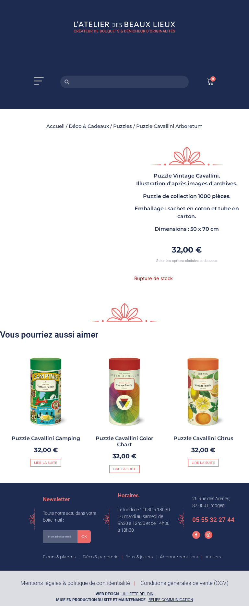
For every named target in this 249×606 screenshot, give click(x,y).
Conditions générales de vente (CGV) (184, 583)
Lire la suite (45, 463)
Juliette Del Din (138, 594)
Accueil (55, 126)
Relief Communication (170, 600)
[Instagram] (208, 535)
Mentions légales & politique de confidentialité (75, 583)
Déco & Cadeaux (89, 126)
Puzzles (122, 126)
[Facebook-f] (196, 535)
